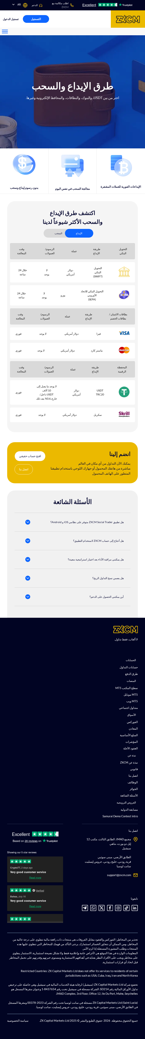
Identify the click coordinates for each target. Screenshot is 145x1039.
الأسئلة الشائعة (129, 795)
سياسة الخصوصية (18, 1020)
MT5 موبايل (131, 694)
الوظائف (133, 782)
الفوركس (132, 722)
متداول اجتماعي (128, 707)
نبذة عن (132, 755)
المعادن (133, 728)
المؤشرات (132, 741)
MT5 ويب (132, 701)
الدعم (35, 5)
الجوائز (134, 788)
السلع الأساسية (129, 735)
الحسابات (131, 660)
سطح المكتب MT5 (126, 688)
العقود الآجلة (130, 748)
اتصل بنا (23, 469)
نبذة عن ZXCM (129, 762)
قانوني (134, 769)
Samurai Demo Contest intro (120, 816)
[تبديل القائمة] (5, 31)
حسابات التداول (129, 667)
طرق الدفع (131, 673)
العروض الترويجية (126, 802)
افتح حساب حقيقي (30, 456)
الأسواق (131, 714)
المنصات (131, 680)
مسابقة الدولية (129, 809)
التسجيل (36, 19)
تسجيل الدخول (11, 19)
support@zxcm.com (119, 875)
